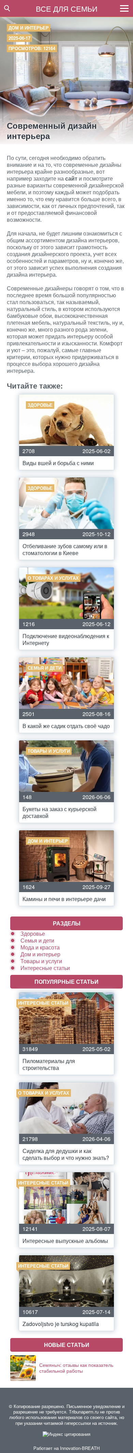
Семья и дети (37, 940)
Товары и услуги (41, 961)
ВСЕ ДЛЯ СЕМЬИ (67, 8)
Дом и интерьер (29, 27)
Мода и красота (40, 947)
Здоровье (32, 933)
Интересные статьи (45, 968)
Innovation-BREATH (80, 1448)
